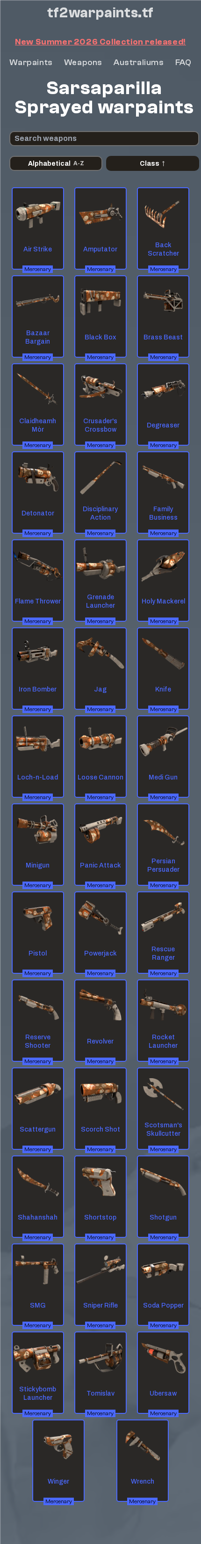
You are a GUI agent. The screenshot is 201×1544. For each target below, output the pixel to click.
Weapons (83, 62)
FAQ (183, 62)
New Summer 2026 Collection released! (100, 42)
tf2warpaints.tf (100, 13)
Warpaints (30, 62)
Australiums (139, 62)
